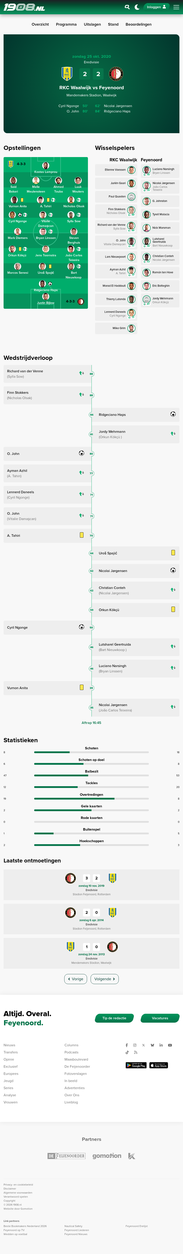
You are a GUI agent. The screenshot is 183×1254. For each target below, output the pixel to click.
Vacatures (160, 1018)
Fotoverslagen (75, 1073)
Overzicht (40, 24)
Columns (71, 1045)
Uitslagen (92, 24)
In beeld (70, 1080)
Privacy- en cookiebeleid (18, 1185)
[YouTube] (172, 1045)
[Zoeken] (127, 7)
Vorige (77, 979)
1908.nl (24, 7)
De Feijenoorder (77, 1066)
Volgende (102, 979)
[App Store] (158, 1065)
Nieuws (9, 1045)
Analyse (10, 1095)
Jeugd (8, 1080)
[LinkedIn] (163, 1045)
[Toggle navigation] (176, 7)
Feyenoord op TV (14, 1230)
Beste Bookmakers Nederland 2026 (25, 1226)
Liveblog (71, 1102)
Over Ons (71, 1095)
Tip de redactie (114, 1018)
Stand (113, 24)
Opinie (9, 1059)
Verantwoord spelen (16, 1197)
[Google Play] (136, 1065)
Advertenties (74, 1087)
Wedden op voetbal (15, 1234)
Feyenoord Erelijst (137, 1226)
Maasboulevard (76, 1059)
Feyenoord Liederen (76, 1230)
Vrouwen (11, 1102)
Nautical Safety (73, 1226)
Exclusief (11, 1066)
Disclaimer (10, 1189)
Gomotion (27, 1209)
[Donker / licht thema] (137, 7)
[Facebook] (128, 1045)
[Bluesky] (154, 1045)
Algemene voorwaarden (18, 1193)
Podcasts (71, 1052)
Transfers (11, 1052)
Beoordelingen (139, 24)
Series (8, 1087)
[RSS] (137, 1052)
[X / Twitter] (145, 1045)
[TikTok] (129, 1052)
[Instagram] (136, 1045)
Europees (11, 1073)
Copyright (9, 1201)
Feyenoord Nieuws (75, 1234)
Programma (66, 24)
